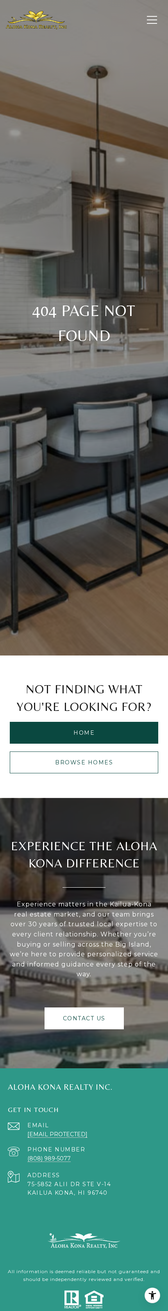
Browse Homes (84, 762)
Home (84, 732)
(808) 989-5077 (49, 1158)
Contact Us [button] (84, 1018)
